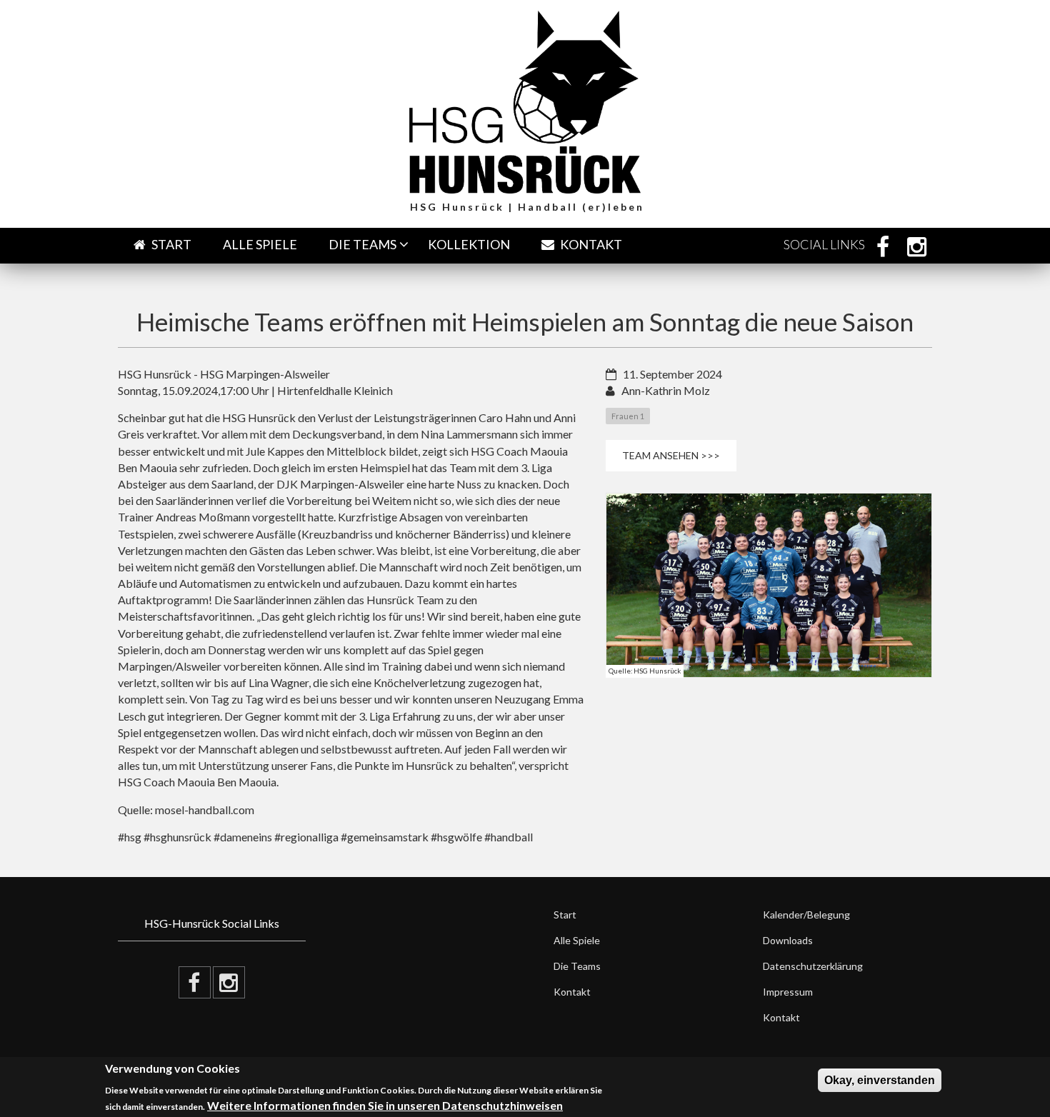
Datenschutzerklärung (813, 966)
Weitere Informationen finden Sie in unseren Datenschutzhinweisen (385, 1105)
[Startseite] (525, 100)
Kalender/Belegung (806, 914)
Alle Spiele (260, 244)
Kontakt (590, 244)
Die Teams (362, 244)
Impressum (788, 992)
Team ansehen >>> (671, 455)
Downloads (788, 940)
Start (170, 244)
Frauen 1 (627, 416)
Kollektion (469, 244)
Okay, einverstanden (879, 1080)
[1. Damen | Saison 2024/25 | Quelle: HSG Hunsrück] (769, 585)
